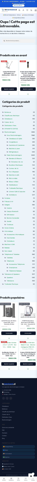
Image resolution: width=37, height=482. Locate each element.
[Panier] (31, 10)
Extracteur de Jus (17, 162)
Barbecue (7, 112)
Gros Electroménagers (14, 135)
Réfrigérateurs (13, 152)
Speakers (10, 277)
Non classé (8, 251)
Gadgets (7, 205)
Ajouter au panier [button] (9, 89)
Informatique (8, 231)
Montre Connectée (13, 218)
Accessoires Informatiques (15, 234)
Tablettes (10, 258)
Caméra (9, 208)
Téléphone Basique (15, 271)
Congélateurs (13, 142)
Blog (3, 438)
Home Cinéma (9, 228)
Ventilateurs (13, 195)
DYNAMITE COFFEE (11, 129)
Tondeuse (10, 224)
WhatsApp (6, 392)
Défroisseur (10, 215)
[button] (9, 94)
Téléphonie (10, 261)
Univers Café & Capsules (17, 191)
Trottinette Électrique (16, 188)
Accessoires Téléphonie (17, 264)
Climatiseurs (8, 119)
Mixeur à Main (13, 182)
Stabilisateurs (13, 185)
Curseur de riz (13, 168)
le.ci (8, 384)
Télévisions (10, 281)
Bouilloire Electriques (16, 165)
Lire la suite (9, 333)
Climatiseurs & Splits (15, 138)
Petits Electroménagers (14, 155)
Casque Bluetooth (12, 211)
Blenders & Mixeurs (15, 158)
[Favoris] (27, 10)
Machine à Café (9, 244)
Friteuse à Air (8, 201)
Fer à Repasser (14, 172)
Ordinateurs (10, 241)
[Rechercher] (19, 10)
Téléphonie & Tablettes (11, 254)
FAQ (3, 430)
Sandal (9, 221)
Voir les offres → (18, 5)
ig (7, 398)
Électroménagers (10, 132)
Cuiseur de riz (9, 122)
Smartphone (13, 267)
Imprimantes (11, 238)
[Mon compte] (23, 10)
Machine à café (14, 175)
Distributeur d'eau (10, 125)
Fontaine (7, 198)
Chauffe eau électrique (11, 115)
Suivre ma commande (8, 427)
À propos (4, 433)
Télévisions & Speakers (12, 274)
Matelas (7, 248)
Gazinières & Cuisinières (16, 145)
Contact (4, 435)
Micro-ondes (13, 178)
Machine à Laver (14, 148)
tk (11, 398)
